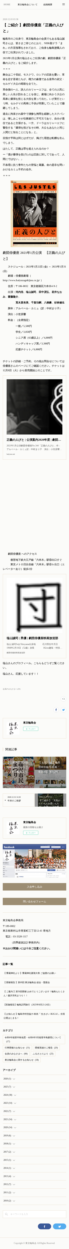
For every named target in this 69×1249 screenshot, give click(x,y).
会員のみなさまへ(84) (11, 689)
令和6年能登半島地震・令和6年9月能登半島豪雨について (33, 1039)
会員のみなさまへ (16, 1053)
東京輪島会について (28, 4)
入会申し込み (34, 886)
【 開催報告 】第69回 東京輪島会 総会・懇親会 (26, 982)
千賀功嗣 (36, 302)
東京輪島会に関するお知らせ (22, 1060)
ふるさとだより (43, 1053)
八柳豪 (48, 302)
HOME (7, 4)
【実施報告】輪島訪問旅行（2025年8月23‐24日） (27, 1004)
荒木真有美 (22, 302)
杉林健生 (59, 302)
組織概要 (47, 4)
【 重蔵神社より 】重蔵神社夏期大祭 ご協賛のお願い (29, 973)
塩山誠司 (31, 292)
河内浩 (19, 292)
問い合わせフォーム (34, 901)
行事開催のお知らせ (17, 1047)
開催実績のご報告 (46, 1047)
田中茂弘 (44, 292)
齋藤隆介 (13, 296)
